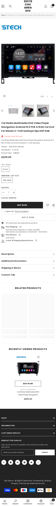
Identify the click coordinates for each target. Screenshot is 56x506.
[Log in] (45, 6)
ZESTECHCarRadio (16, 147)
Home (3, 15)
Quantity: (5, 187)
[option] (28, 59)
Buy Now (22, 205)
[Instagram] (10, 462)
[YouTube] (31, 462)
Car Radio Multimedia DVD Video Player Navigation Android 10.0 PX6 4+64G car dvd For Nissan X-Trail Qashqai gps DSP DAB (28, 393)
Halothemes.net (37, 483)
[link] (47, 205)
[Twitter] (38, 462)
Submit (45, 452)
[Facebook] (3, 462)
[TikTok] (24, 462)
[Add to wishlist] (38, 357)
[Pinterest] (17, 462)
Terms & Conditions (22, 211)
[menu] (2, 6)
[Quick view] (38, 362)
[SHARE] (53, 205)
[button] (47, 96)
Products (11, 15)
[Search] (10, 6)
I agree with (9, 211)
